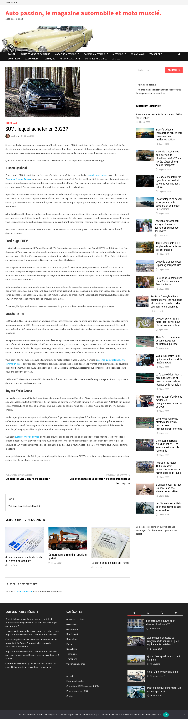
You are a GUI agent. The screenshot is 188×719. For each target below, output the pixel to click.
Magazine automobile (67, 54)
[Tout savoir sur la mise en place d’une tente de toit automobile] (145, 243)
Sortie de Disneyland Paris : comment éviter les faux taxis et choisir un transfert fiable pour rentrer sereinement (166, 301)
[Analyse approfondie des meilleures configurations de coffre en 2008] (145, 396)
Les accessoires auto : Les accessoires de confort (29, 631)
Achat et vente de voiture (35, 54)
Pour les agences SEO (77, 691)
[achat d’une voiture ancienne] (136, 671)
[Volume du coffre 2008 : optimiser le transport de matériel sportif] (145, 356)
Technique (49, 58)
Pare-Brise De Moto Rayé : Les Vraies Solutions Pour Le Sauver (169, 281)
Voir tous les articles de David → (24, 505)
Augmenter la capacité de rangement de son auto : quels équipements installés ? (163, 641)
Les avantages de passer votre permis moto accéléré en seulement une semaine (169, 204)
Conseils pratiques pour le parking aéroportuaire (168, 263)
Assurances (32, 58)
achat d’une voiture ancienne (162, 671)
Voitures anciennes (96, 58)
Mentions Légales (75, 681)
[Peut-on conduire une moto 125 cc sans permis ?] (136, 687)
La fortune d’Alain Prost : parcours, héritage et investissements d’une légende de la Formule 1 (169, 379)
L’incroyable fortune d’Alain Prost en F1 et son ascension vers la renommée (167, 445)
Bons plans (14, 58)
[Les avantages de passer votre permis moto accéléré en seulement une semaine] (145, 199)
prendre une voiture (98, 175)
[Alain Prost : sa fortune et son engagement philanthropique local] (145, 337)
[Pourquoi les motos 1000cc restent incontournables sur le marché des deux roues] (145, 462)
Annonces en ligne (70, 58)
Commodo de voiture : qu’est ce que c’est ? (26, 663)
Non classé (71, 648)
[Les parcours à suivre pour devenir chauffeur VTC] (135, 621)
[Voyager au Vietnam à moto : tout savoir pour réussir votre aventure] (145, 318)
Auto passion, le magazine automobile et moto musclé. (83, 13)
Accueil (12, 54)
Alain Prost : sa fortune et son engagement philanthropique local (168, 340)
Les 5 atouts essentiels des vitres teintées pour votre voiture (169, 507)
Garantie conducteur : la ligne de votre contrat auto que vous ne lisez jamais (168, 182)
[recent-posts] (148, 613)
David (16, 136)
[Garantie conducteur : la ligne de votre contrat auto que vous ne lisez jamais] (145, 177)
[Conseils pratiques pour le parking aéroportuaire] (145, 261)
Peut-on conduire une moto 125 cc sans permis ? (164, 689)
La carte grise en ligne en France (110, 563)
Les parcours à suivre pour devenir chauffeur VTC (160, 622)
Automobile (119, 54)
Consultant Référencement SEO (82, 686)
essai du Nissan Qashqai (19, 178)
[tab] (134, 613)
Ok (166, 714)
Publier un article (147, 84)
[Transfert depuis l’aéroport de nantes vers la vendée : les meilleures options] (145, 129)
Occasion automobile (96, 54)
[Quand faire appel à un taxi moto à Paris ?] (136, 656)
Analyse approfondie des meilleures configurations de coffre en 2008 (169, 401)
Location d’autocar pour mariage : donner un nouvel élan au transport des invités (167, 226)
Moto (69, 643)
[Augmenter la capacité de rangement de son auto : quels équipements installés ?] (136, 637)
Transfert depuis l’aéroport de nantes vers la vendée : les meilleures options (169, 134)
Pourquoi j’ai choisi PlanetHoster (155, 89)
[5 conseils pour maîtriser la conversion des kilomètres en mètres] (145, 484)
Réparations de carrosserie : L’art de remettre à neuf (31, 634)
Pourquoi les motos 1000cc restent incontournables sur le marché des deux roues (168, 467)
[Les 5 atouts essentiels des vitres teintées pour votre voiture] (145, 503)
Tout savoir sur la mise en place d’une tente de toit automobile (168, 246)
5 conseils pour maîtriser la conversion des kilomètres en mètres (169, 488)
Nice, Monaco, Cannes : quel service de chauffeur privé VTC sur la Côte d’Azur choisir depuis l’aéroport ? (168, 158)
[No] (184, 714)
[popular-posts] (134, 613)
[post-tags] (176, 613)
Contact (116, 58)
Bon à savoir (138, 54)
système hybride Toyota (27, 436)
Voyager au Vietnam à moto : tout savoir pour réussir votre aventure (168, 322)
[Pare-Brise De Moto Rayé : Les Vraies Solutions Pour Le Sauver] (145, 278)
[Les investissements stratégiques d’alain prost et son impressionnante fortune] (145, 418)
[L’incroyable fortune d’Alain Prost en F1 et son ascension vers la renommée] (145, 440)
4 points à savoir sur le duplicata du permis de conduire (23, 559)
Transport (155, 54)
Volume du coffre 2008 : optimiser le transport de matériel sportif (169, 359)
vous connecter (24, 591)
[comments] (162, 613)
